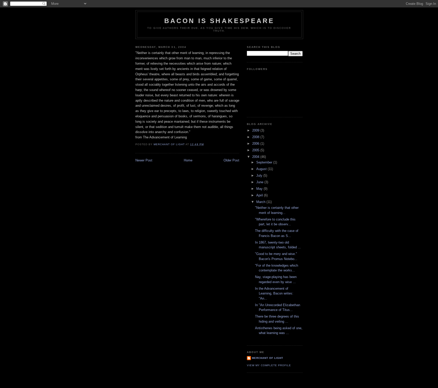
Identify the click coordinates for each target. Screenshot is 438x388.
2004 (256, 157)
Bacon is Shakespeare (219, 21)
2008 (256, 137)
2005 (256, 150)
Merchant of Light (267, 358)
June (260, 182)
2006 (256, 143)
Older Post (231, 160)
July (259, 175)
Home (188, 160)
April (260, 195)
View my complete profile (269, 365)
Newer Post (143, 160)
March (261, 202)
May (260, 189)
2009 (256, 130)
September (264, 162)
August (262, 169)
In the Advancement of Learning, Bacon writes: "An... (274, 293)
